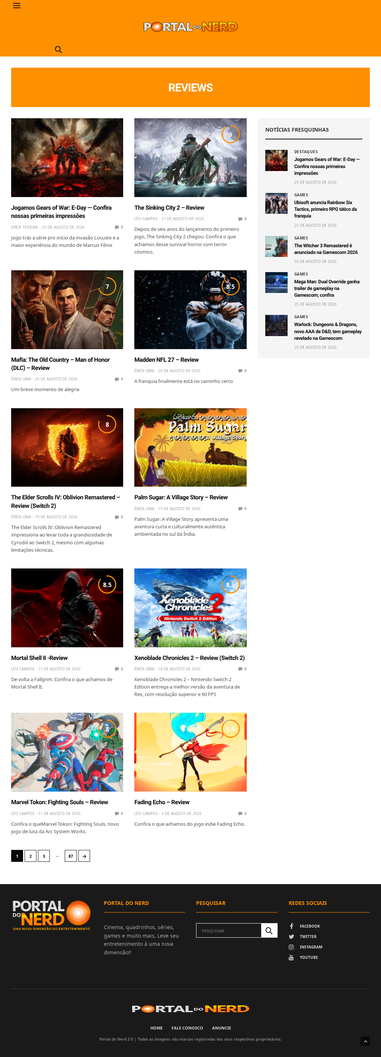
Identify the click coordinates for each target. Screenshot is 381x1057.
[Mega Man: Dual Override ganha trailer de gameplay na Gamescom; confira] (276, 282)
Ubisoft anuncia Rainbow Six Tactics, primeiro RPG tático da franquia (325, 209)
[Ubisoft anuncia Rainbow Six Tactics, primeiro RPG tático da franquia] (276, 203)
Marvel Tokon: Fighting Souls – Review (59, 802)
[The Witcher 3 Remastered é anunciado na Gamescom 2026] (276, 246)
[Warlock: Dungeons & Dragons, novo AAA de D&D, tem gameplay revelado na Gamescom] (276, 325)
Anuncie (221, 1028)
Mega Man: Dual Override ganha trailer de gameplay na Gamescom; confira (327, 288)
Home (156, 1028)
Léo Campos (145, 218)
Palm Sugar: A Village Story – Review (180, 497)
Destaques (306, 152)
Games (301, 195)
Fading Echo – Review (161, 802)
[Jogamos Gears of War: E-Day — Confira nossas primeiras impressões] (67, 157)
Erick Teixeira (24, 227)
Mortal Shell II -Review (39, 657)
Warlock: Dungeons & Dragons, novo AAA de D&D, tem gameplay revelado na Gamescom (328, 331)
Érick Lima (21, 378)
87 (70, 856)
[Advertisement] (314, 415)
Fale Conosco (187, 1028)
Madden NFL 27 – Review (166, 359)
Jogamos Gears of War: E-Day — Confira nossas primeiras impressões (327, 166)
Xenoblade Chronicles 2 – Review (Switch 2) (189, 657)
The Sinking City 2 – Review (169, 207)
